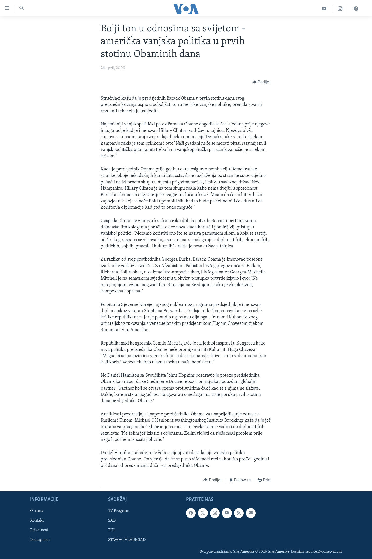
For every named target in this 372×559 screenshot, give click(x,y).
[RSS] (239, 513)
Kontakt (37, 521)
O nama (36, 511)
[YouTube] (324, 9)
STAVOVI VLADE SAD (127, 540)
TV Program (118, 511)
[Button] (261, 82)
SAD (112, 521)
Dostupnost (40, 540)
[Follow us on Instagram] (215, 513)
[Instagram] (340, 9)
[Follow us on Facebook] (191, 513)
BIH (111, 530)
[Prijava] (251, 513)
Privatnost (39, 530)
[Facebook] (356, 9)
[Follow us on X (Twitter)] (203, 513)
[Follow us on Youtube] (227, 513)
